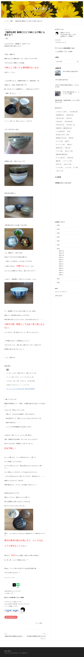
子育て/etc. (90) (59, 118)
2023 (58, 237)
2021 (58, 245)
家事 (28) (71, 138)
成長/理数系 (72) (60, 115)
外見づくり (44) (69, 151)
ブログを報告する (22, 653)
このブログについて (60, 42)
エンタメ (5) (68, 167)
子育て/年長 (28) (68, 121)
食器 (6, 38)
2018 (58, 282)
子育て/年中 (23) (60, 124)
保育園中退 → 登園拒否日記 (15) (64, 128)
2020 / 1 (61, 274)
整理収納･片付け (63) (61, 138)
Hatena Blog (14, 653)
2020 (58, 248)
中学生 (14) (68, 118)
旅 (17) (68, 131)
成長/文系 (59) (69, 115)
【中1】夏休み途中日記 (61, 79)
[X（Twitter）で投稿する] (14, 585)
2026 (58, 225)
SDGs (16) (67, 147)
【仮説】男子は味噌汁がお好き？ (13, 636)
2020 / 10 (61, 255)
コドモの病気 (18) (60, 131)
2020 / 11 (61, 253)
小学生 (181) (59, 121)
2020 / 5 (61, 266)
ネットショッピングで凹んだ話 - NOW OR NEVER (20, 389)
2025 (58, 229)
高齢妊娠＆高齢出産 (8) (61, 154)
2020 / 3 (61, 270)
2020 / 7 (61, 261)
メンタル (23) (59, 167)
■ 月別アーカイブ (60, 222)
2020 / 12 (61, 251)
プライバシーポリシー (61, 291)
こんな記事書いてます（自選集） (64, 51)
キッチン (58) (59, 141)
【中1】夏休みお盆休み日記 (70, 71)
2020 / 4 (61, 268)
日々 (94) (76, 167)
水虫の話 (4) (70, 157)
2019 (58, 278)
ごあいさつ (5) (59, 170)
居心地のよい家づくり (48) (62, 134)
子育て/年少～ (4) (70, 124)
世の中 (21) (58, 164)
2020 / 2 (61, 272)
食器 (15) (69, 144)
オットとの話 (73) (60, 157)
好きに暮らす (42, 8)
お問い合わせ (58, 295)
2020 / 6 (61, 264)
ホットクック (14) (60, 144)
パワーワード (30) (67, 161)
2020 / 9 (61, 257)
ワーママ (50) (59, 151)
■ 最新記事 (58, 68)
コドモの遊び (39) (73, 111)
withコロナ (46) (67, 164)
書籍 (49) (58, 161)
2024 (58, 233)
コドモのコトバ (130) (61, 111)
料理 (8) (67, 141)
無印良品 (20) (59, 147)
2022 (58, 241)
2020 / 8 (61, 259)
